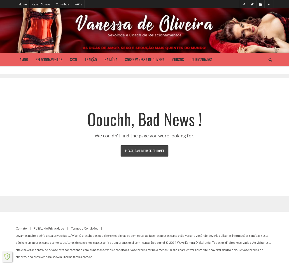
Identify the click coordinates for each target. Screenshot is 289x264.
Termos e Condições (84, 228)
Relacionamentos (49, 59)
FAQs (78, 4)
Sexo (73, 59)
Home (23, 4)
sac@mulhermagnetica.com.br (72, 257)
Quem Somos (41, 4)
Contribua (62, 4)
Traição (91, 59)
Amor (24, 59)
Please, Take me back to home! (144, 150)
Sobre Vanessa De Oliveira (145, 59)
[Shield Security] (7, 256)
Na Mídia (111, 59)
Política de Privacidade (49, 228)
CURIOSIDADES (201, 59)
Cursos (178, 59)
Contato (21, 228)
